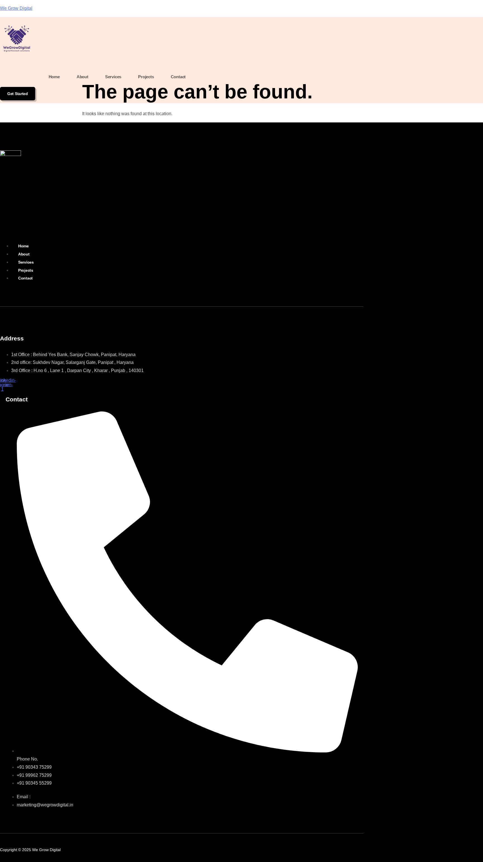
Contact (178, 76)
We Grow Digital (16, 8)
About (82, 76)
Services (113, 76)
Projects (146, 76)
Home (54, 76)
